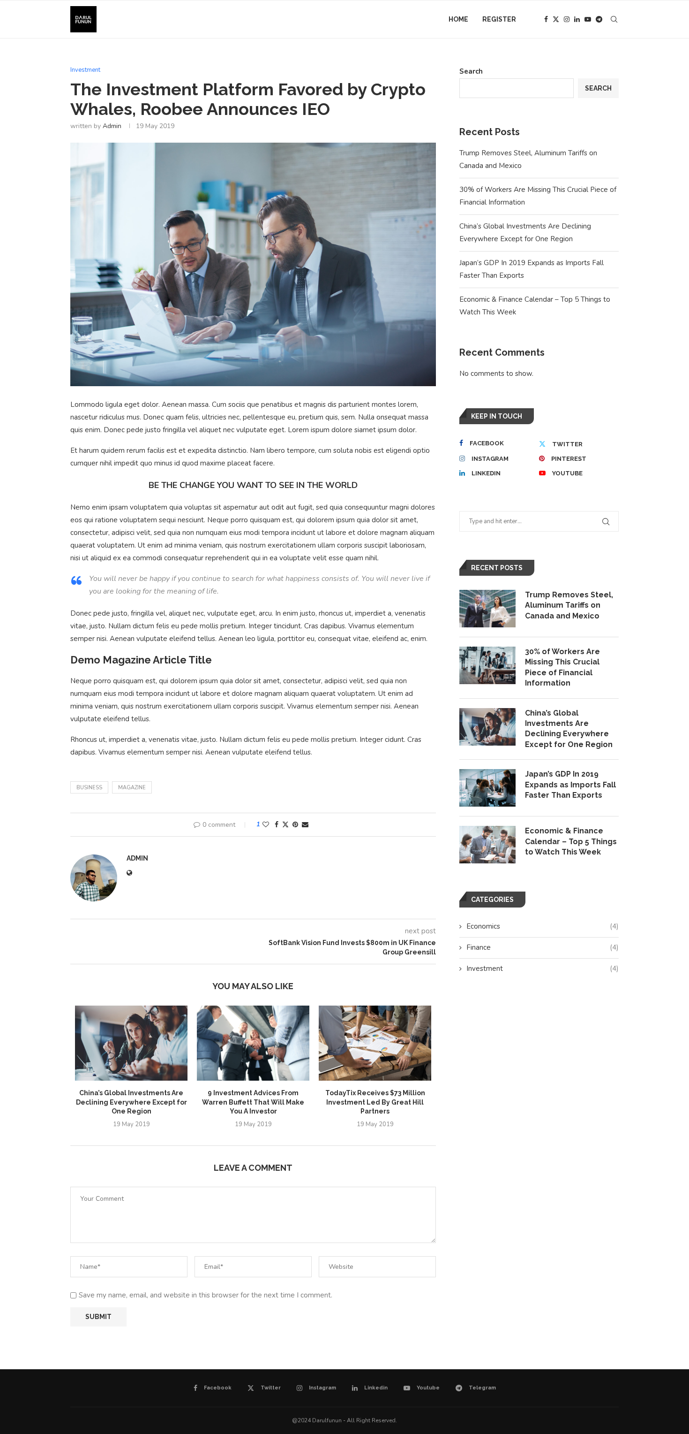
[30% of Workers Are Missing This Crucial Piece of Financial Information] (487, 665)
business (89, 787)
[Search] (614, 19)
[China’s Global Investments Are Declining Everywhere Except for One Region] (131, 1043)
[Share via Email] (305, 824)
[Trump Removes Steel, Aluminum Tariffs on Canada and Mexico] (487, 608)
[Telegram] (599, 19)
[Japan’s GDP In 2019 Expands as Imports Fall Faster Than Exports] (487, 788)
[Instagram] (566, 19)
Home (458, 19)
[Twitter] (556, 19)
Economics (542, 926)
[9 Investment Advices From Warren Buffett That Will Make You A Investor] (253, 1043)
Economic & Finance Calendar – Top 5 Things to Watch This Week (571, 841)
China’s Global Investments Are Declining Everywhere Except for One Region (131, 1102)
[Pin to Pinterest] (295, 824)
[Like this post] (265, 824)
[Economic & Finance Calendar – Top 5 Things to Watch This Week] (487, 844)
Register (499, 19)
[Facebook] (546, 19)
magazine (132, 787)
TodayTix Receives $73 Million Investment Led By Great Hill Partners (375, 1102)
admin (112, 126)
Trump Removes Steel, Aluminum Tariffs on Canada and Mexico (569, 605)
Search (471, 71)
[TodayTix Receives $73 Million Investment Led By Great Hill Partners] (375, 1043)
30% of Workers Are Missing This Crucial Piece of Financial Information (562, 667)
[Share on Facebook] (276, 824)
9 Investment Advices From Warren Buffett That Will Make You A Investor (253, 1102)
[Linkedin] (577, 19)
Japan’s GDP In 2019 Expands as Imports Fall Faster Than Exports (570, 785)
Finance (542, 947)
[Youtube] (587, 19)
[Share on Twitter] (285, 824)
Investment (542, 968)
